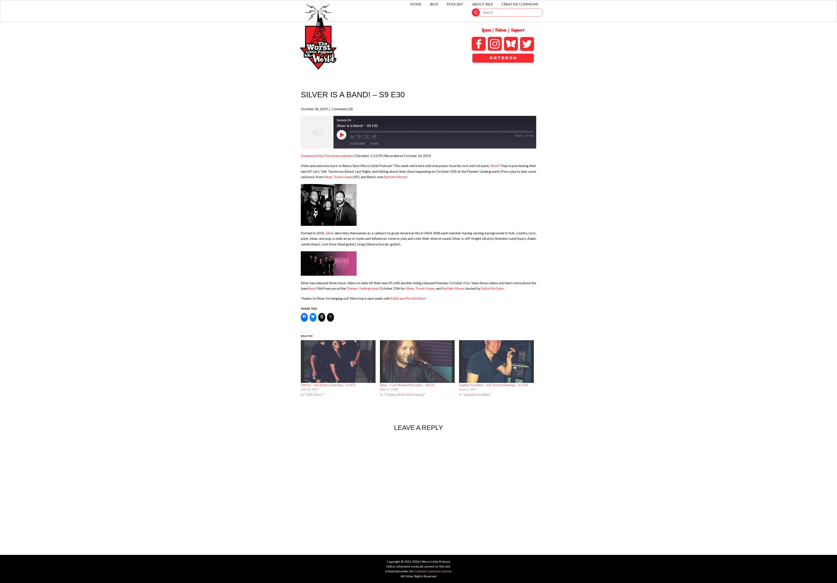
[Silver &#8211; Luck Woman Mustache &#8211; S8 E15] (417, 361)
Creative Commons (520, 4)
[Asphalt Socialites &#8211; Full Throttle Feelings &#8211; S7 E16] (496, 361)
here (312, 288)
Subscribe (357, 143)
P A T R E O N (503, 58)
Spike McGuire (492, 288)
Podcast (455, 4)
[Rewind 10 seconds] (358, 137)
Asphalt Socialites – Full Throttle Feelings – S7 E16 (493, 385)
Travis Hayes (343, 177)
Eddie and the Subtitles (408, 298)
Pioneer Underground (362, 288)
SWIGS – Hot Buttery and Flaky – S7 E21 (328, 385)
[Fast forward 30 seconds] (374, 137)
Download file (311, 156)
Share (374, 143)
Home (415, 4)
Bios (434, 4)
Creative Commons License (433, 571)
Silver (494, 166)
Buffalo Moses (395, 177)
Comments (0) (342, 109)
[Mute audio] (352, 137)
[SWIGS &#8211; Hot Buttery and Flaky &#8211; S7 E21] (338, 361)
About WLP (482, 4)
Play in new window (338, 156)
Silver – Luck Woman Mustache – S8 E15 (407, 385)
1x (366, 136)
